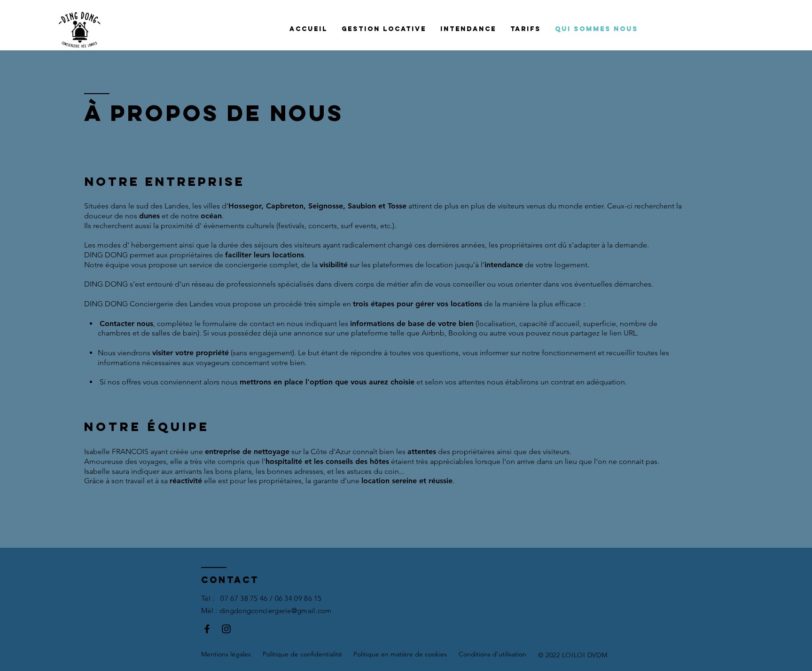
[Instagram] (226, 629)
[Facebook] (207, 629)
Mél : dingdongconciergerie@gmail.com (266, 610)
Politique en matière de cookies (400, 654)
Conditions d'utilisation (492, 654)
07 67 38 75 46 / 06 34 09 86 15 (270, 598)
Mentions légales (226, 654)
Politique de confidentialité (302, 654)
